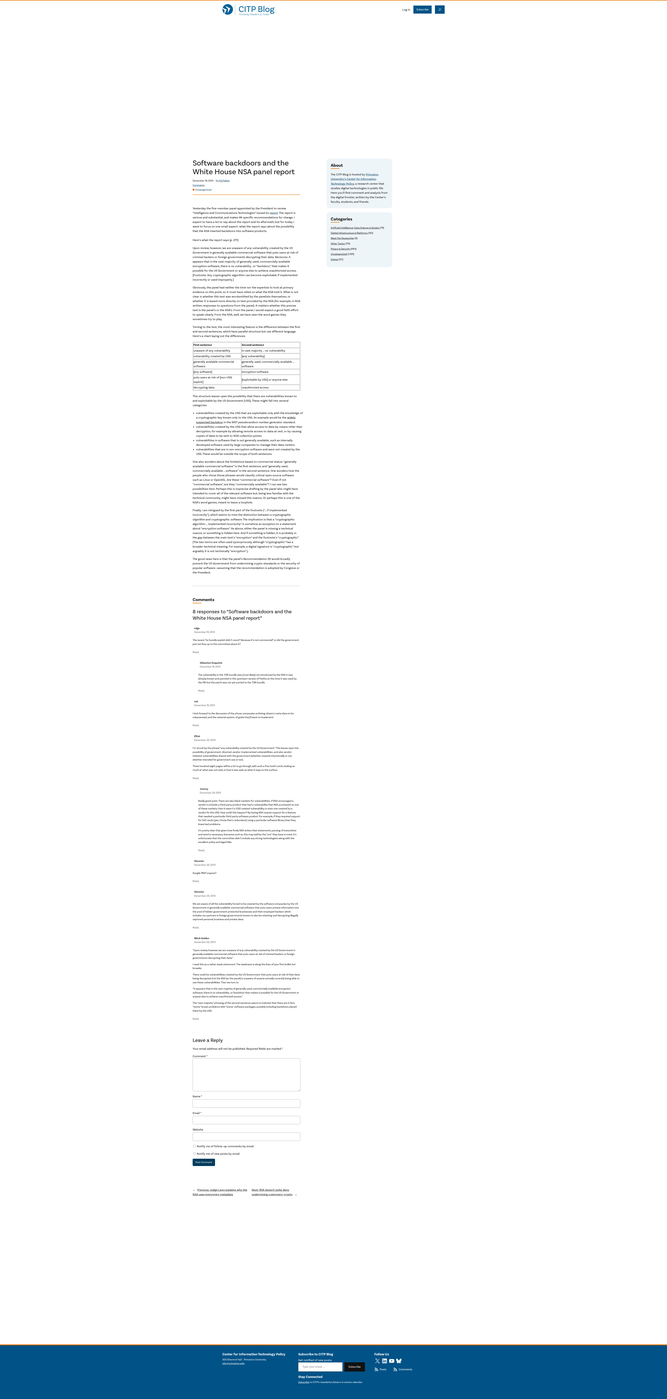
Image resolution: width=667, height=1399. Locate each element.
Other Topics (338, 243)
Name (197, 1096)
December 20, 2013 (205, 740)
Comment (200, 1056)
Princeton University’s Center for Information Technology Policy (354, 179)
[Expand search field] (440, 9)
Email (197, 1113)
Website (198, 1129)
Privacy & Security (340, 248)
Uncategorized (203, 189)
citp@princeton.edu (233, 1363)
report (274, 213)
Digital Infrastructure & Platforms (349, 233)
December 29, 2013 (210, 792)
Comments (199, 185)
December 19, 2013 (204, 632)
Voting (334, 259)
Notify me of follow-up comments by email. (225, 1146)
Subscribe (422, 9)
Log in (406, 9)
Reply (196, 652)
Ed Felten (224, 180)
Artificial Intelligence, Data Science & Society (355, 227)
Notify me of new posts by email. (218, 1153)
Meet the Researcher (342, 238)
